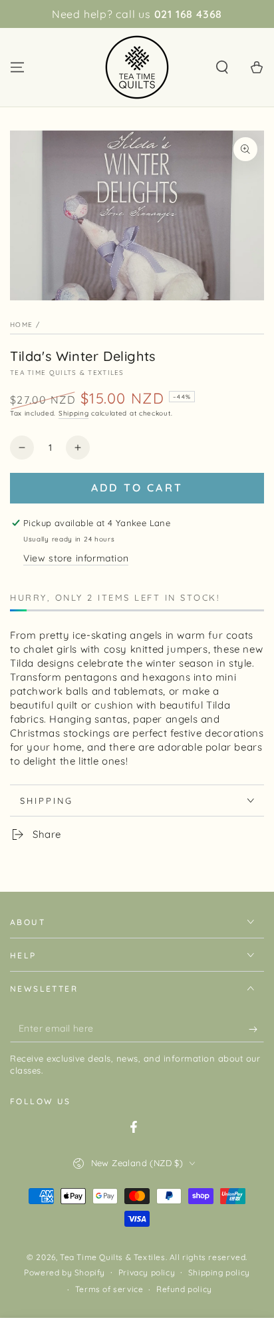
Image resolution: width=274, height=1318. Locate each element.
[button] (222, 67)
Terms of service (109, 1289)
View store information (75, 558)
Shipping (74, 413)
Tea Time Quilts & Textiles (67, 372)
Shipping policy (219, 1272)
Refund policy (184, 1289)
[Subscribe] (256, 1029)
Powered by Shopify (64, 1272)
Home (21, 324)
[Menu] (17, 67)
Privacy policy (146, 1272)
